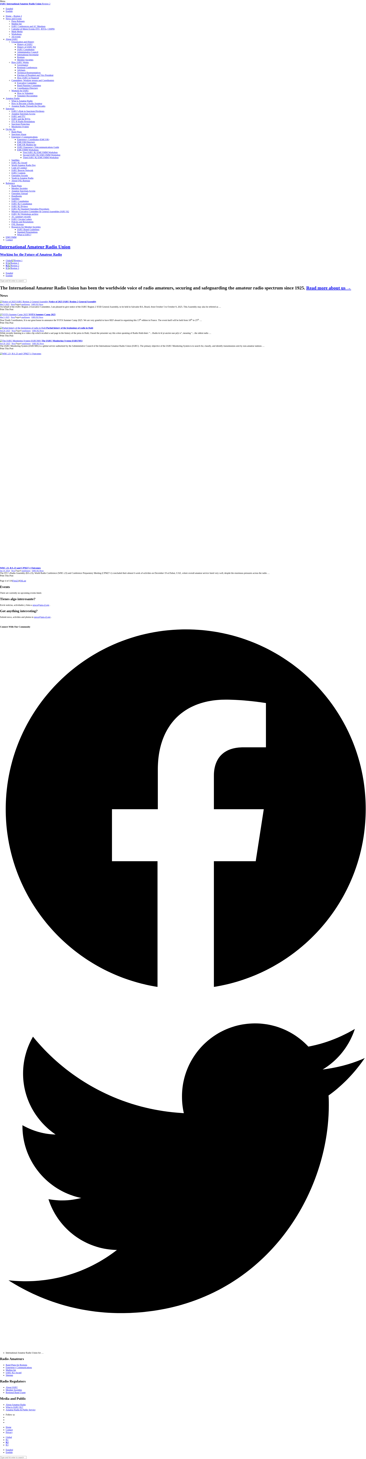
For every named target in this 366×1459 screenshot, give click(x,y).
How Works (20, 62)
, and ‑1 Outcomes (20, 568)
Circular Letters (21, 219)
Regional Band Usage (16, 1392)
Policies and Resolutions (22, 222)
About (12, 39)
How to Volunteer (25, 93)
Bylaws (19, 206)
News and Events (14, 18)
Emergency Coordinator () (33, 139)
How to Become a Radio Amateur (26, 103)
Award (19, 162)
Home (8, 1427)
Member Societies (25, 60)
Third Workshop (41, 157)
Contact (9, 240)
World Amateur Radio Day (23, 165)
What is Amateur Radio (22, 101)
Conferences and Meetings (28, 26)
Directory (26, 142)
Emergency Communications (24, 137)
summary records (21, 216)
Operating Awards (19, 175)
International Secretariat (27, 54)
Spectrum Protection (20, 124)
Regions (21, 57)
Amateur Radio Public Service (20, 1410)
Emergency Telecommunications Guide (38, 147)
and (18, 116)
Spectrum (10, 108)
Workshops (16, 34)
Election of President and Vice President (35, 75)
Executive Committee (27, 83)
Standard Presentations (27, 232)
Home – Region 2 (14, 16)
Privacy (9, 1432)
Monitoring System (20, 126)
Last (24, 581)
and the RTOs (20, 119)
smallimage (25, 304)
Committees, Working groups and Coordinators (32, 80)
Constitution (25, 49)
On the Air (10, 129)
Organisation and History (22, 42)
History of (25, 44)
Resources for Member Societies (26, 227)
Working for (20, 90)
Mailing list (16, 24)
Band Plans (16, 132)
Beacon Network (22, 170)
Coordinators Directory (27, 88)
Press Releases (18, 21)
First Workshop (40, 152)
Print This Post (6, 309)
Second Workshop (41, 155)
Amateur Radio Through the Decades (28, 106)
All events (16, 36)
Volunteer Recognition (27, 96)
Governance (22, 65)
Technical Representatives (29, 72)
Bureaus (17, 224)
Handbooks (16, 196)
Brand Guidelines (28, 229)
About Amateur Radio (16, 1404)
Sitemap (9, 1375)
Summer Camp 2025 (41, 314)
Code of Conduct (19, 168)
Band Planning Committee (29, 85)
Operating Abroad (19, 193)
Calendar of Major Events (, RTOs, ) (33, 29)
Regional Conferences (27, 67)
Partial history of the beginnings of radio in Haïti (69, 328)
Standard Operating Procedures (30, 209)
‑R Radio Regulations (23, 121)
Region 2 (25, 4)
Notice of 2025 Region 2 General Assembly (72, 301)
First (14, 581)
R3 (7, 268)
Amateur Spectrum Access (23, 114)
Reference (10, 183)
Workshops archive (24, 214)
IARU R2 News (37, 304)
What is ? (24, 234)
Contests (18, 173)
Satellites (15, 160)
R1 (7, 263)
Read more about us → (328, 287)
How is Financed (28, 78)
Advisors (21, 70)
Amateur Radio (13, 98)
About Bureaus (20, 180)
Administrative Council (27, 52)
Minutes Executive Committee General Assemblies (40, 211)
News (13, 304)
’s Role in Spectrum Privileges (27, 111)
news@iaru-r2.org (41, 605)
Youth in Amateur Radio (22, 178)
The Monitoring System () (62, 341)
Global (9, 260)
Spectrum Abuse (18, 134)
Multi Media (17, 31)
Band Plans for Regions (16, 1365)
